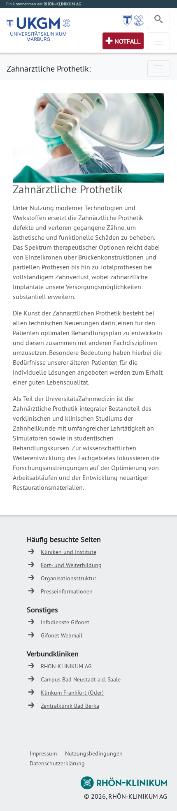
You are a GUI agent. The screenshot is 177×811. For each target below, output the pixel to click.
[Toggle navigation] (158, 21)
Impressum (43, 753)
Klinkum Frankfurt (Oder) (72, 692)
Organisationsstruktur (68, 578)
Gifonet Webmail (61, 635)
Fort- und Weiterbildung (71, 565)
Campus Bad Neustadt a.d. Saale (81, 679)
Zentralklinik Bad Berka (70, 705)
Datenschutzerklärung (57, 763)
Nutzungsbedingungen (94, 753)
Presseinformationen (67, 591)
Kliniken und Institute (68, 552)
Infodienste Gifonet (65, 622)
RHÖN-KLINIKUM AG (66, 666)
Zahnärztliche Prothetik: (49, 68)
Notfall (127, 41)
